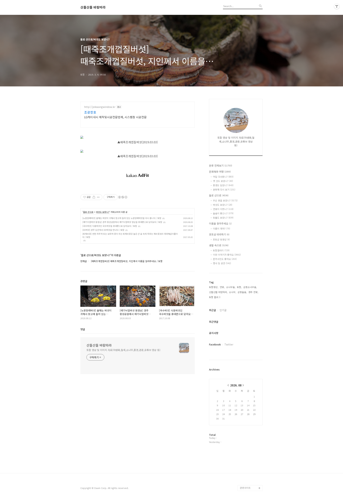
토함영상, (213, 287)
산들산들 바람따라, (218, 292)
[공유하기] (94, 197)
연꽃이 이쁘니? (223, 209)
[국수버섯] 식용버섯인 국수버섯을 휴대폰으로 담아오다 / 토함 (109, 225)
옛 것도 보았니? (223, 181)
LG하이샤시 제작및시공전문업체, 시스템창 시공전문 (115, 117)
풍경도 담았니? (223, 185)
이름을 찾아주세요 (220, 223)
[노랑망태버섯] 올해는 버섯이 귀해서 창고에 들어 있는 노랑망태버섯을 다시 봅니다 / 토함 (121, 218)
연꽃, (222, 287)
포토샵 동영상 (221, 239)
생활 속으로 (218, 245)
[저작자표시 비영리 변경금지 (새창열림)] (122, 197)
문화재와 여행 (220, 171)
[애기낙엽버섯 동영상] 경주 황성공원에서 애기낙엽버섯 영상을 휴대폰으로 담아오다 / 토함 (122, 221)
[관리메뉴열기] (336, 6)
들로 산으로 (88, 212)
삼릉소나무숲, (250, 287)
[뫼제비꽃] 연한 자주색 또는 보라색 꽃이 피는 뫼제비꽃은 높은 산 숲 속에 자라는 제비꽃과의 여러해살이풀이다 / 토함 (130, 235)
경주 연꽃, (253, 292)
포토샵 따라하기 (219, 234)
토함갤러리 (221, 250)
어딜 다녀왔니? (223, 176)
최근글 (212, 310)
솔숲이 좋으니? (223, 213)
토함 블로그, (215, 297)
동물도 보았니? (223, 217)
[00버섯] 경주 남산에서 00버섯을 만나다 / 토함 (103, 229)
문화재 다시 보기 (224, 189)
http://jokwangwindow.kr (99, 106)
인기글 (223, 310)
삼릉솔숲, (242, 292)
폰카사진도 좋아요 (225, 259)
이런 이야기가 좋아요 (227, 254)
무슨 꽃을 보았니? (225, 200)
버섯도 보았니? (102, 212)
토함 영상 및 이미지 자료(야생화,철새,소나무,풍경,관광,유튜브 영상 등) (123, 350)
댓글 (82, 329)
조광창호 (90, 112)
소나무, (232, 292)
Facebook (215, 344)
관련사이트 (245, 487)
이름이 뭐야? (221, 228)
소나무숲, (230, 287)
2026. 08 (236, 385)
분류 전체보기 (220, 165)
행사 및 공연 (222, 263)
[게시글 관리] (98, 197)
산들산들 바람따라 (93, 7)
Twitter (228, 344)
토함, (239, 287)
